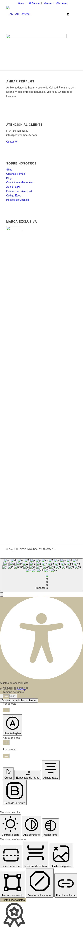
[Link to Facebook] (62, 553)
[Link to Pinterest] (68, 553)
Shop (21, 3)
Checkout (61, 3)
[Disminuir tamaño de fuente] (6, 710)
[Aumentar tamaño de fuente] (6, 696)
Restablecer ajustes (13, 899)
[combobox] (41, 575)
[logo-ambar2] (34, 14)
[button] (1, 594)
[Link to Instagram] (74, 553)
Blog (8, 178)
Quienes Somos (15, 174)
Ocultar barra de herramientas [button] (19, 700)
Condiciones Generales (19, 182)
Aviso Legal (13, 187)
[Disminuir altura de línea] (6, 756)
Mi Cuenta (34, 3)
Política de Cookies (17, 199)
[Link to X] (56, 553)
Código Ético (13, 195)
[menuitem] (21, 3)
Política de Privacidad (19, 191)
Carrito (48, 3)
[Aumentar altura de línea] (6, 742)
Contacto (11, 141)
